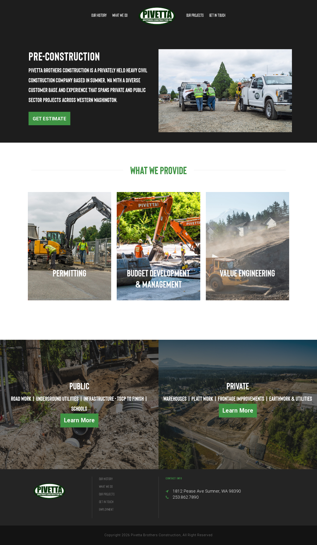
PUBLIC (79, 385)
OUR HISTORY (99, 15)
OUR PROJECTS (195, 15)
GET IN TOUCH (217, 15)
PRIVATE (237, 385)
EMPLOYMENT (106, 509)
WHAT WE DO (120, 15)
